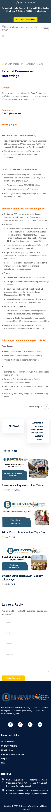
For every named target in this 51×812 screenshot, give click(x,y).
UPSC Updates (7, 750)
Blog (3, 763)
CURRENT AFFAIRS (9, 746)
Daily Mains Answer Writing (12, 754)
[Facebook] (10, 724)
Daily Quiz (5, 758)
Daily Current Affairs (34, 64)
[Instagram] (20, 724)
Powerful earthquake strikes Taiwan (23, 485)
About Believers (7, 741)
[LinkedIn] (30, 724)
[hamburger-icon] (46, 29)
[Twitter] (40, 724)
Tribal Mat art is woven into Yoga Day (23, 532)
